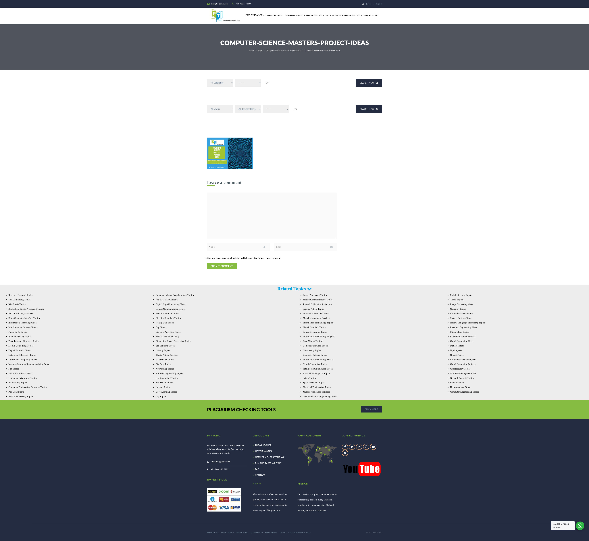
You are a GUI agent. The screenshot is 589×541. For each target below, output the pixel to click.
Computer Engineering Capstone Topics (27, 387)
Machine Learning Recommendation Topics (29, 364)
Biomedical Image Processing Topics (26, 309)
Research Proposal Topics (20, 295)
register (378, 4)
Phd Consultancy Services (20, 313)
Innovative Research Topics (316, 313)
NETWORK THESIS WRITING (269, 457)
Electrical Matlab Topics (167, 313)
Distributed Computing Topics (22, 359)
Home (251, 50)
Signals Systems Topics (461, 318)
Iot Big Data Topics (165, 322)
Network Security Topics (462, 378)
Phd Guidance (457, 382)
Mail (369, 4)
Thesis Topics (456, 299)
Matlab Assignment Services (316, 318)
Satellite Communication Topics (318, 369)
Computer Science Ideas (461, 313)
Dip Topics (161, 396)
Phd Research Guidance (167, 299)
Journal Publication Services (316, 392)
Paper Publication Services (462, 336)
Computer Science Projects (463, 359)
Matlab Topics (457, 345)
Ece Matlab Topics (164, 382)
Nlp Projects (456, 350)
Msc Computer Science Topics (22, 327)
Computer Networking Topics (22, 378)
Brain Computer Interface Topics (24, 318)
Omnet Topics (457, 355)
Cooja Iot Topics (458, 309)
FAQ (366, 15)
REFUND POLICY (256, 532)
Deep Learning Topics (166, 392)
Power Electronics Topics (20, 373)
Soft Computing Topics (19, 299)
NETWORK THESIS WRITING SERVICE (303, 15)
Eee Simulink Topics (165, 345)
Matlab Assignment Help (167, 336)
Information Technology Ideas (22, 322)
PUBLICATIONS (271, 532)
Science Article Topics (313, 309)
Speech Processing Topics (20, 396)
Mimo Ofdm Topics (459, 332)
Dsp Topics (161, 327)
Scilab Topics (309, 378)
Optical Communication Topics (170, 309)
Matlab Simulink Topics (314, 327)
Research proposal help (299, 532)
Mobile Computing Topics (20, 345)
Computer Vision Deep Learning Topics (175, 295)
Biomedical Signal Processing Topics (173, 341)
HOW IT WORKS (273, 15)
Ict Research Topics (165, 359)
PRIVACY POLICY (227, 532)
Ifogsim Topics (163, 387)
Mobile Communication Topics (318, 299)
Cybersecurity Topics (460, 369)
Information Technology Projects (318, 336)
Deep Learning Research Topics (23, 341)
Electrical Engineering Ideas (463, 327)
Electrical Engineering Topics (317, 387)
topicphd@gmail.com (221, 462)
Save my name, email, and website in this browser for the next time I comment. (244, 258)
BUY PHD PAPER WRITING (268, 463)
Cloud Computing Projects (462, 364)
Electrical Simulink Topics (168, 318)
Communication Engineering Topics (320, 396)
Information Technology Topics (318, 322)
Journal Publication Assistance (317, 304)
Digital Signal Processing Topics (171, 304)
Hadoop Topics (163, 350)
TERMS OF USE (213, 532)
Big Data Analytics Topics (168, 332)
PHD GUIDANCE (263, 445)
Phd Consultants (16, 392)
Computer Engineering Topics (464, 392)
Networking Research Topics (22, 355)
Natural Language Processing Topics (467, 322)
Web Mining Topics (17, 382)
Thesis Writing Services (167, 355)
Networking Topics (165, 369)
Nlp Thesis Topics (17, 304)
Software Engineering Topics (169, 373)
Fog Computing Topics (167, 378)
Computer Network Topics (315, 345)
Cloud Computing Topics (315, 364)
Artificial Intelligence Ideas (463, 373)
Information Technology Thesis (318, 359)
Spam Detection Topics (314, 382)
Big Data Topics (163, 364)
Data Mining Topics (312, 341)
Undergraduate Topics (460, 387)
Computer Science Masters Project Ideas (283, 50)
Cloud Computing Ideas (461, 341)
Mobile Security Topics (461, 295)
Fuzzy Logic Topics (17, 332)
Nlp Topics (13, 369)
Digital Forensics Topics (19, 350)
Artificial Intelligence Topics (316, 373)
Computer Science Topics (315, 355)
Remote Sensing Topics (19, 336)
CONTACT (374, 15)
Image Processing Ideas (461, 304)
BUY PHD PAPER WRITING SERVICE (343, 15)
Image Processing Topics (315, 295)
